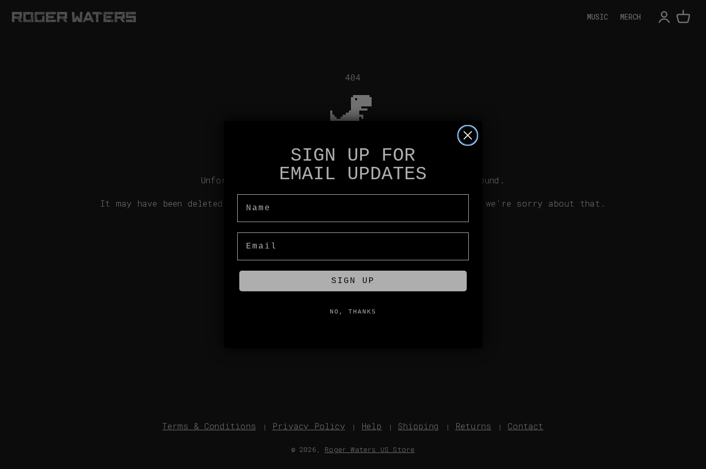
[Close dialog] (467, 135)
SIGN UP (353, 281)
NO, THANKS (353, 312)
